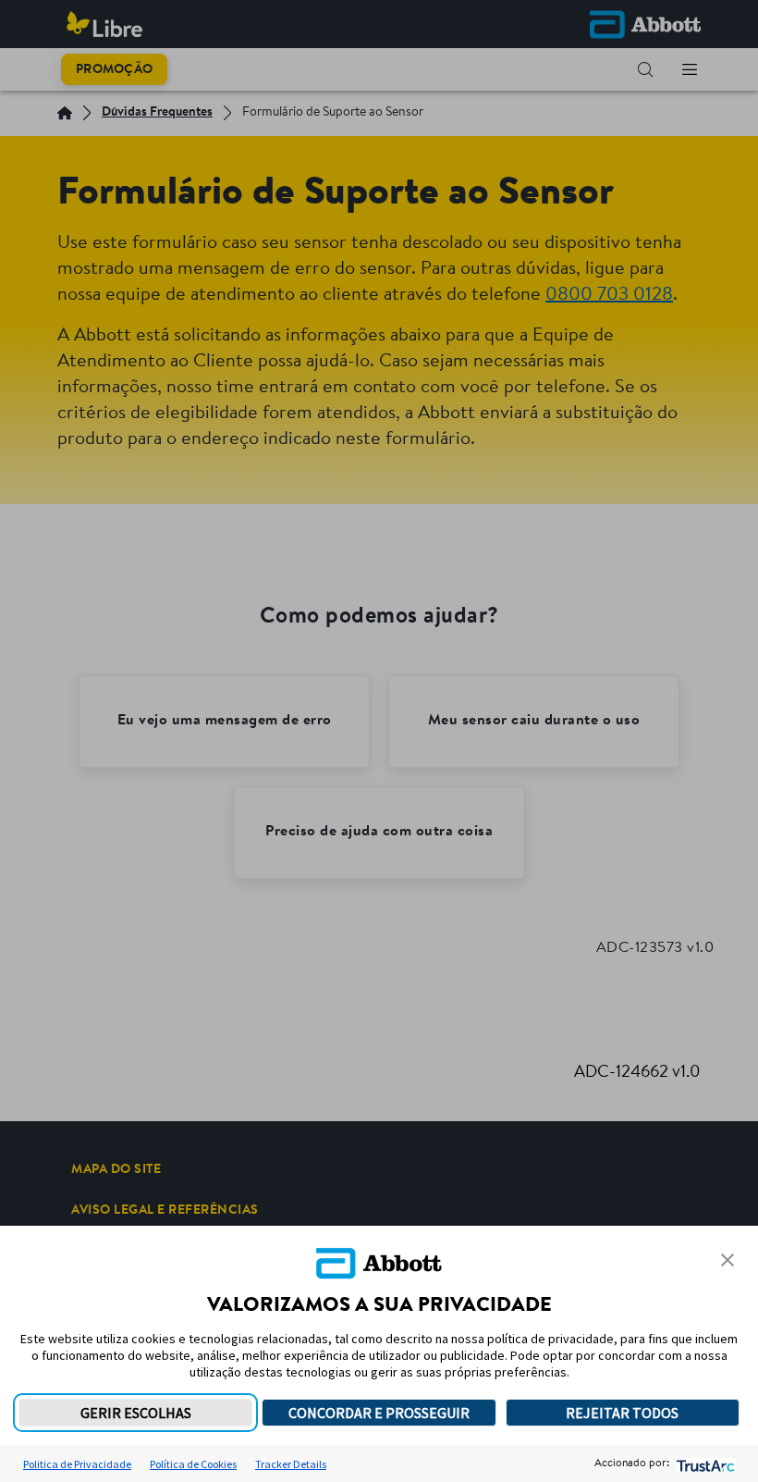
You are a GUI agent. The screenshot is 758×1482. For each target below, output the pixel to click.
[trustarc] (704, 1464)
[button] (727, 1260)
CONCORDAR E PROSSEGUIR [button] (379, 1412)
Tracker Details (290, 1464)
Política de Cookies (193, 1464)
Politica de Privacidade (77, 1464)
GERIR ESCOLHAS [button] (135, 1412)
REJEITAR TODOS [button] (622, 1412)
